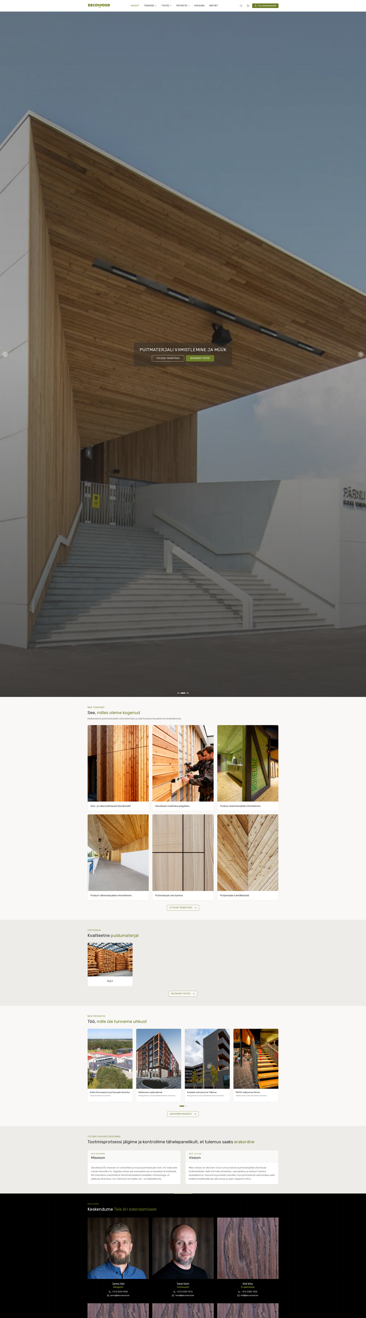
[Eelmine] (5, 354)
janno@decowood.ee (119, 1295)
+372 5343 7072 (185, 1292)
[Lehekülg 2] (184, 1106)
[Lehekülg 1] (180, 1106)
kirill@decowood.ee (249, 1295)
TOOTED (165, 5)
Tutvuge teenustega (168, 358)
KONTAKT (213, 5)
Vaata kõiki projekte (181, 1114)
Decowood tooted (200, 358)
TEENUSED (149, 5)
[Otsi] (241, 5)
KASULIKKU (199, 5)
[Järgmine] (361, 354)
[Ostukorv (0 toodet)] (247, 5)
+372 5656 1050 (120, 1292)
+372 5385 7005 (249, 1292)
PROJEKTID (181, 5)
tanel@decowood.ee (184, 1295)
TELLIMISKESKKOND (267, 6)
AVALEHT (135, 5)
